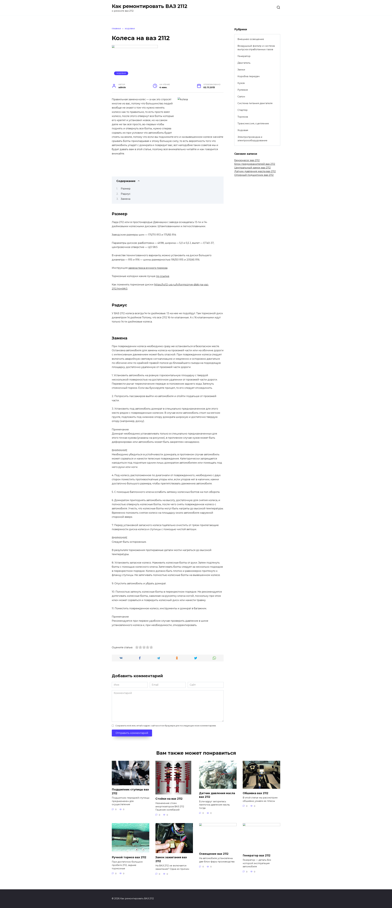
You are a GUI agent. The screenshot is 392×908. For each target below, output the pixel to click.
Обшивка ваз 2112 (255, 793)
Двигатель (243, 62)
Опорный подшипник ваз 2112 (254, 175)
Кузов (241, 83)
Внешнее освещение (250, 39)
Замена (125, 198)
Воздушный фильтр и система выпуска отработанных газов (256, 47)
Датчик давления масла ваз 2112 (255, 171)
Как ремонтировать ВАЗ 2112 (149, 6)
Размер (125, 188)
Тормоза (242, 116)
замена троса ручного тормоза (147, 267)
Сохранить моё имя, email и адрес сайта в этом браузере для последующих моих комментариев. (165, 726)
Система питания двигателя (254, 103)
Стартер (242, 110)
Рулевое (242, 89)
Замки (241, 69)
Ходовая (121, 73)
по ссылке (162, 276)
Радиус (125, 193)
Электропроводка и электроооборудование (252, 138)
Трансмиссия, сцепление (253, 123)
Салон (241, 96)
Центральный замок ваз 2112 (252, 167)
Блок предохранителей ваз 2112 (254, 164)
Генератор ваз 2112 (256, 855)
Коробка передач (248, 76)
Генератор (244, 56)
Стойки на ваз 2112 (169, 798)
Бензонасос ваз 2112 (247, 160)
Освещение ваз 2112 (213, 853)
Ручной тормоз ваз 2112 (129, 857)
